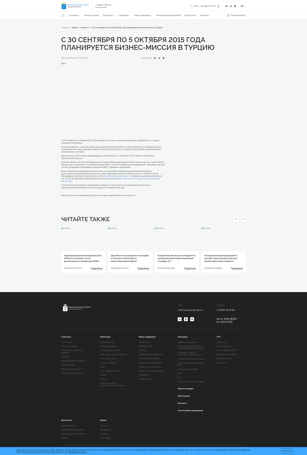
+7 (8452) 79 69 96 (103, 5)
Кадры (102, 367)
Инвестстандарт (91, 15)
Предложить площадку (187, 342)
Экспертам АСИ (208, 6)
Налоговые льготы (146, 346)
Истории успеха (67, 365)
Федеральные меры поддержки (151, 371)
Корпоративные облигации (72, 430)
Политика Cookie (77, 452)
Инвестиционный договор (149, 358)
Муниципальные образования (73, 361)
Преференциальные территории (191, 359)
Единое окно (144, 342)
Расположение (67, 342)
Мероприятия (105, 430)
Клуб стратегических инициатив (113, 354)
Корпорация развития (109, 346)
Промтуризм (190, 15)
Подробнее (97, 268)
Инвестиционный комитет (110, 350)
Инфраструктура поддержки (150, 354)
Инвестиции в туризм (108, 358)
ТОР (179, 373)
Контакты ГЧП (222, 363)
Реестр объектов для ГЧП (227, 350)
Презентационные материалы (73, 434)
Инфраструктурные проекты (72, 373)
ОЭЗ (179, 377)
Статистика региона (69, 346)
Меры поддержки (224, 346)
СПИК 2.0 (143, 350)
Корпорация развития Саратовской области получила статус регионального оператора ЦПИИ (82, 258)
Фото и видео (105, 438)
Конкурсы (104, 434)
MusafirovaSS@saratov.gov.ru (117, 176)
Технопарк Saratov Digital (188, 369)
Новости (103, 426)
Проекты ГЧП (222, 342)
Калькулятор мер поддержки (150, 363)
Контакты (204, 15)
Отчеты (103, 379)
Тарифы (64, 438)
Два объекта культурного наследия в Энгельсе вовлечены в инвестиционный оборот (130, 258)
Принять (287, 451)
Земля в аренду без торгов (150, 367)
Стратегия (65, 357)
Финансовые (144, 375)
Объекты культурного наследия (190, 382)
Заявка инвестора (107, 342)
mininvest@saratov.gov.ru (190, 310)
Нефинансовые (145, 379)
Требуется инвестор (108, 363)
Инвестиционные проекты (71, 369)
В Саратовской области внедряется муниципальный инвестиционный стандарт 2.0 (176, 258)
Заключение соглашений (226, 354)
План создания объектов (110, 371)
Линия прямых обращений (168, 15)
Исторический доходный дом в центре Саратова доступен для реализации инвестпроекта (220, 258)
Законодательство (224, 358)
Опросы (103, 375)
